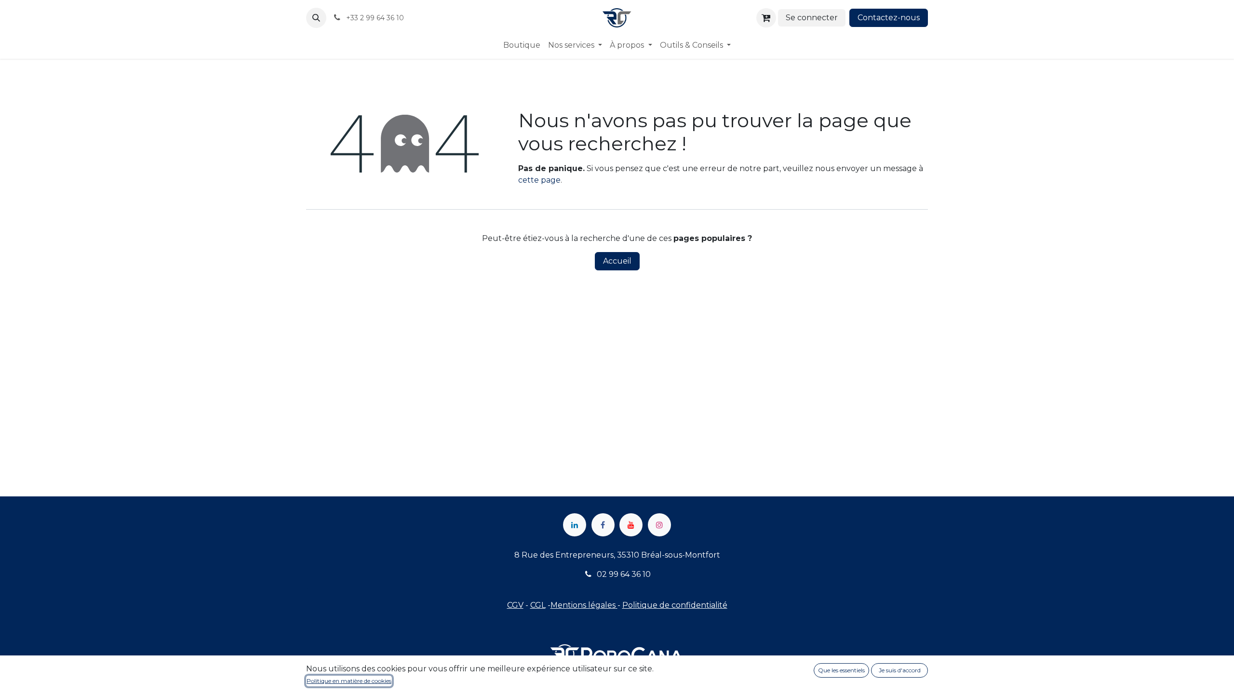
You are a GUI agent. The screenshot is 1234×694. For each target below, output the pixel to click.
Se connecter (812, 17)
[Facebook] (603, 524)
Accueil (617, 261)
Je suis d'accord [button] (900, 670)
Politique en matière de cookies (349, 680)
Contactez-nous (889, 17)
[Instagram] (659, 524)
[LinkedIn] (574, 524)
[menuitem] (521, 45)
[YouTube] (631, 524)
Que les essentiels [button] (841, 670)
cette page (539, 180)
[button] (316, 18)
